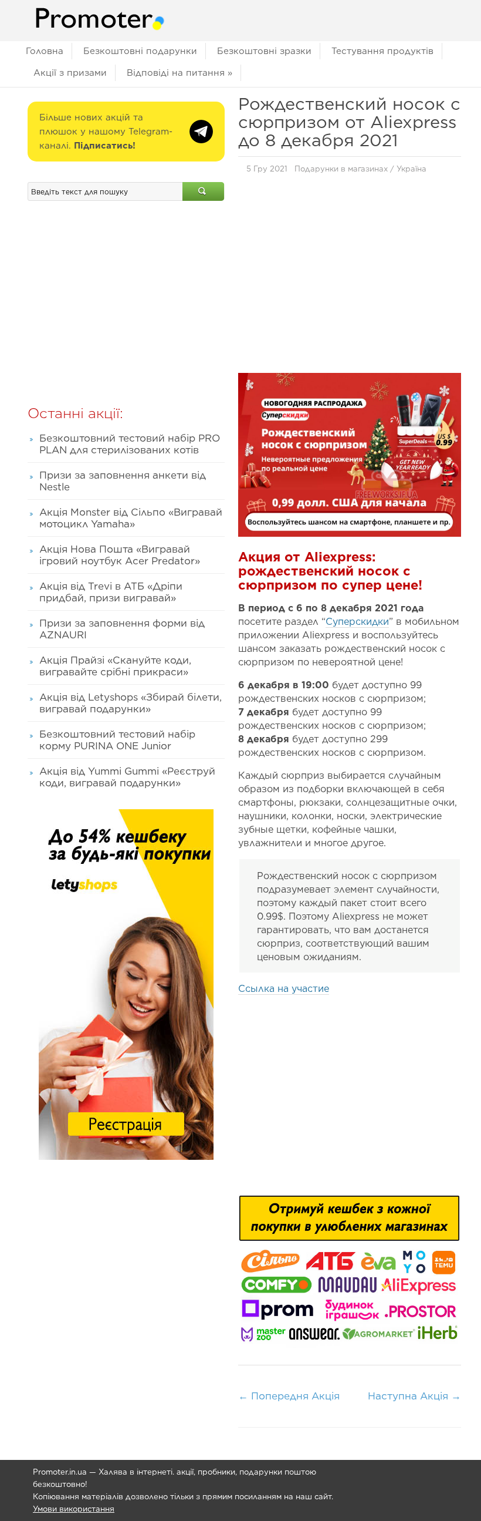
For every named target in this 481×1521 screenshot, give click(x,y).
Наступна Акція (414, 1396)
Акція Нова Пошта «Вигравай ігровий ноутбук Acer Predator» (119, 555)
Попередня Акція (289, 1396)
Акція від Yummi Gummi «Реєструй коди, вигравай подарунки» (127, 777)
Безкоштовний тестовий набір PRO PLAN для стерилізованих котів (129, 444)
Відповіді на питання (179, 73)
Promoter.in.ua (60, 1472)
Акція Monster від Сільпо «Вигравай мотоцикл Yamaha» (130, 518)
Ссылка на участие (283, 988)
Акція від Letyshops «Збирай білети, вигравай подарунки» (130, 703)
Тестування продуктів (382, 51)
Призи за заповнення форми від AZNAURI (122, 629)
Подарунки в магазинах (341, 168)
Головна (44, 51)
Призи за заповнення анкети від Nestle (122, 481)
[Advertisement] (349, 276)
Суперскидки (357, 621)
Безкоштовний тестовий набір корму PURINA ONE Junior (117, 740)
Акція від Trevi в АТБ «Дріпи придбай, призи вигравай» (110, 592)
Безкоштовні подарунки (140, 51)
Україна (411, 168)
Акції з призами (70, 73)
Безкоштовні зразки (264, 51)
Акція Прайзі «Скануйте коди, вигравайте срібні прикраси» (115, 666)
